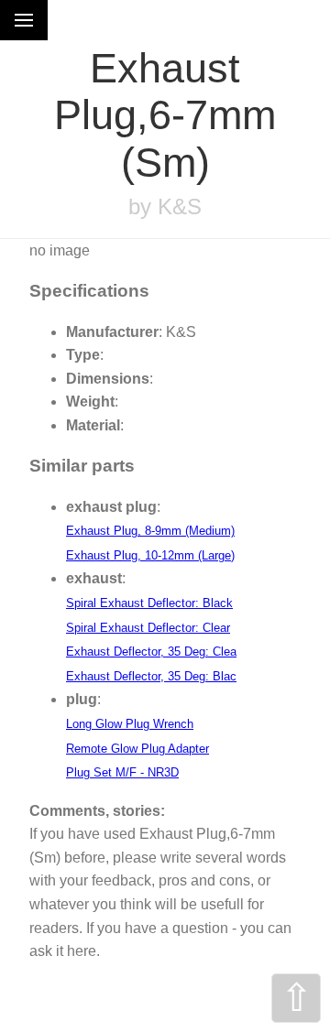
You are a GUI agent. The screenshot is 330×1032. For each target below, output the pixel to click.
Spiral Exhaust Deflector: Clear (148, 628)
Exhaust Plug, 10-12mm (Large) (150, 555)
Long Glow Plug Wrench (129, 724)
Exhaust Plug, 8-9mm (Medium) (150, 531)
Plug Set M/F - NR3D (122, 772)
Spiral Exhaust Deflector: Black (149, 603)
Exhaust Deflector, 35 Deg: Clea (151, 651)
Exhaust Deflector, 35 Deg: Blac (151, 676)
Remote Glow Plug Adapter (137, 748)
